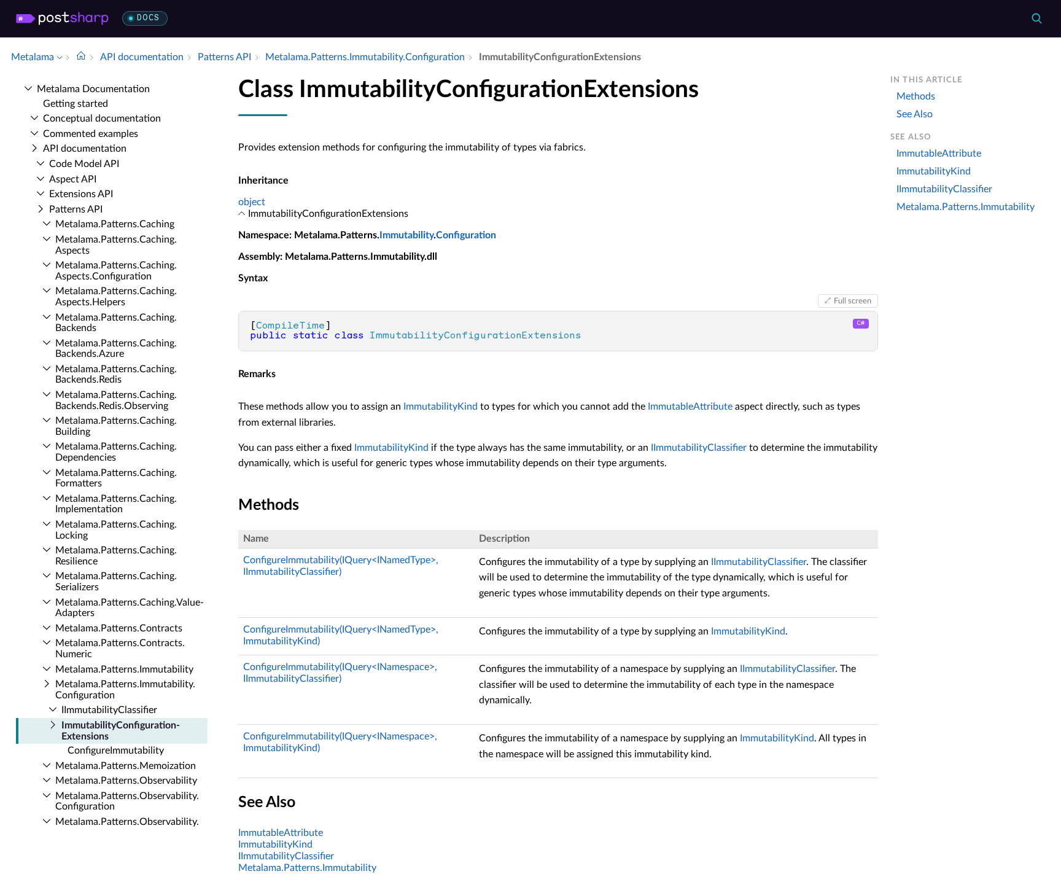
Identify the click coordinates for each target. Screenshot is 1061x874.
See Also (914, 114)
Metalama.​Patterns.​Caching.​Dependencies (116, 452)
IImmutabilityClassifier (699, 448)
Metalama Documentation (93, 89)
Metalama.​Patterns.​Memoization (125, 766)
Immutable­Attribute (938, 153)
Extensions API (81, 194)
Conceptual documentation (102, 118)
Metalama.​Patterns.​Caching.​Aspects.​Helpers (116, 296)
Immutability (406, 235)
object (251, 202)
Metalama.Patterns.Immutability (307, 868)
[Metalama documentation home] (81, 57)
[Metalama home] (62, 18)
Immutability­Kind (933, 171)
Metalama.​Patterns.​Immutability (124, 669)
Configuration (466, 235)
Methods (915, 96)
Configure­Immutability (116, 750)
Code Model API (84, 164)
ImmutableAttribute (690, 407)
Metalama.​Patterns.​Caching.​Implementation (116, 504)
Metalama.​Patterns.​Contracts (118, 628)
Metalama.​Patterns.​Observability (126, 781)
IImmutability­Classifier (109, 710)
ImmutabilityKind (440, 407)
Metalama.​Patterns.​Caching (114, 224)
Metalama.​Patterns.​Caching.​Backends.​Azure (116, 348)
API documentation (84, 149)
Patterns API (76, 209)
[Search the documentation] (1036, 18)
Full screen (852, 301)
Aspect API (72, 179)
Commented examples (90, 134)
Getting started (75, 104)
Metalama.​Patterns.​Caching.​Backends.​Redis (116, 374)
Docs (148, 18)
